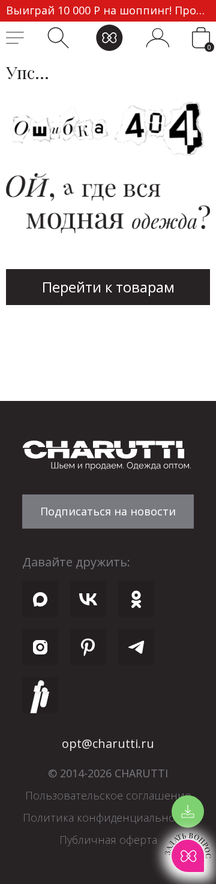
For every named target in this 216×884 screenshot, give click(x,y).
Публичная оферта (108, 839)
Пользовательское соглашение (108, 795)
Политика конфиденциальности (108, 817)
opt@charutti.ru (108, 743)
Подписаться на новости (108, 511)
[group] (108, 11)
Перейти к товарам (108, 287)
